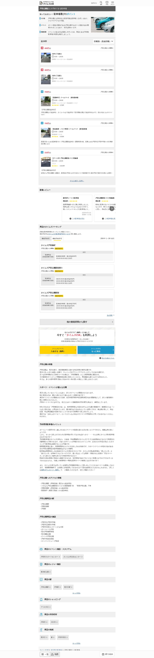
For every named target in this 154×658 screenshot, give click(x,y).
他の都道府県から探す (77, 322)
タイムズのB (44, 650)
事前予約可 (46, 238)
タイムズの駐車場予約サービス (59, 234)
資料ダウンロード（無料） (50, 470)
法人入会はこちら (108, 358)
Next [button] (111, 208)
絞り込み (109, 654)
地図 (56, 654)
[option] (77, 207)
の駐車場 (56, 650)
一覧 (47, 654)
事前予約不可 (57, 238)
